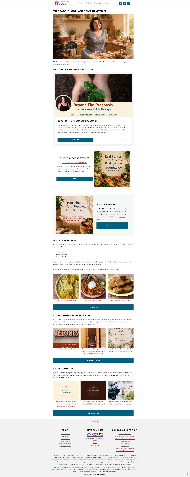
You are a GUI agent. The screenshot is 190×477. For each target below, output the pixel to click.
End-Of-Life (125, 443)
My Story (80, 3)
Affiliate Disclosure (65, 441)
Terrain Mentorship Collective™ (95, 438)
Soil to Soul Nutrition (74, 162)
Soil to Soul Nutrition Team (125, 448)
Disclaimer (65, 436)
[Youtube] (120, 3)
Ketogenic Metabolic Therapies (125, 439)
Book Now (112, 225)
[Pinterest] (128, 3)
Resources (97, 3)
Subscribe (95, 440)
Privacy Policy (65, 434)
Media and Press (65, 446)
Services (106, 3)
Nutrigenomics (125, 441)
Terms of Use (65, 439)
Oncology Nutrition (125, 434)
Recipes (88, 3)
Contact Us (95, 445)
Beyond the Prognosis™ (95, 436)
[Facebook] (124, 3)
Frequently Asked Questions (125, 451)
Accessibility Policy (65, 443)
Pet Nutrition (125, 446)
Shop (95, 443)
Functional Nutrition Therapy (124, 436)
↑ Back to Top (95, 422)
